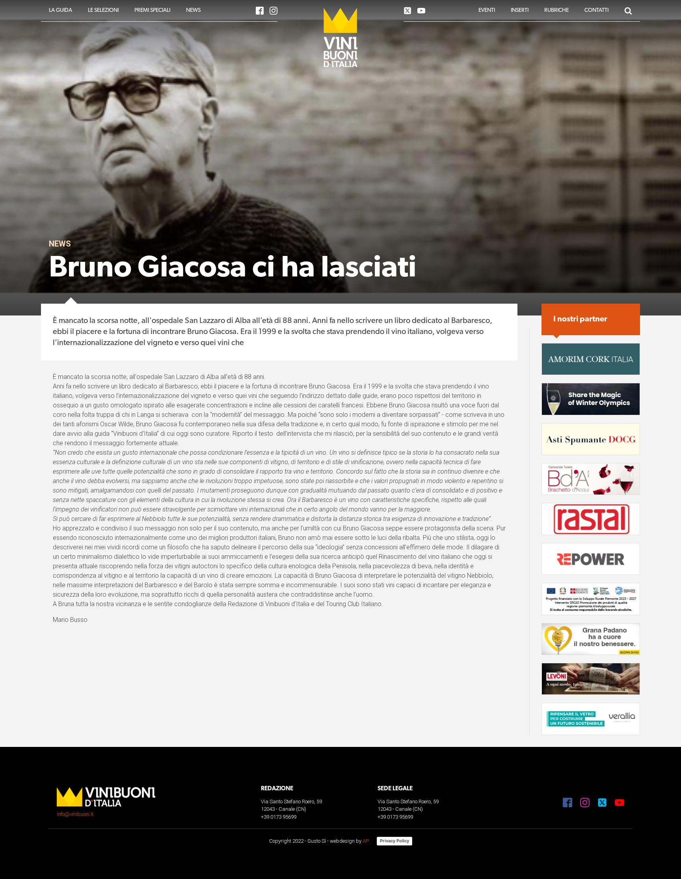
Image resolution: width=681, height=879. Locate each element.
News (60, 243)
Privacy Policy (394, 841)
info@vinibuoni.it (75, 814)
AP (366, 841)
